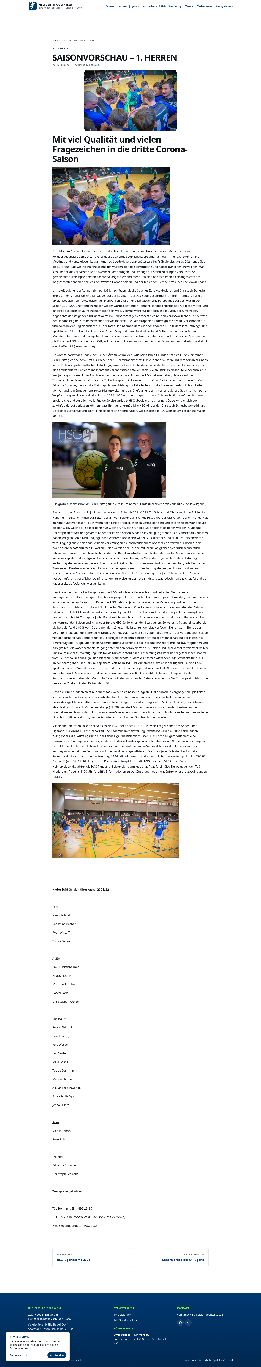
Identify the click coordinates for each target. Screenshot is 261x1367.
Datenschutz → (19, 1355)
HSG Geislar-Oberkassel (55, 4)
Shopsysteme (223, 6)
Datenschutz (204, 1360)
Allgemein (60, 48)
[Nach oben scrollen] (250, 1360)
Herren (121, 6)
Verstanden (57, 1355)
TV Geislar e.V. (122, 1314)
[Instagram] (188, 1322)
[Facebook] (180, 1322)
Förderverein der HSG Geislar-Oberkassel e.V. (140, 1339)
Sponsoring (175, 6)
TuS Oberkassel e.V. (126, 1320)
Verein (189, 6)
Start (55, 40)
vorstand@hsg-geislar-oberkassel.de (200, 1314)
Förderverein (204, 6)
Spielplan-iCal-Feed (223, 1360)
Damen (109, 6)
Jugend (133, 6)
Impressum (190, 1360)
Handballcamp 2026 (153, 6)
